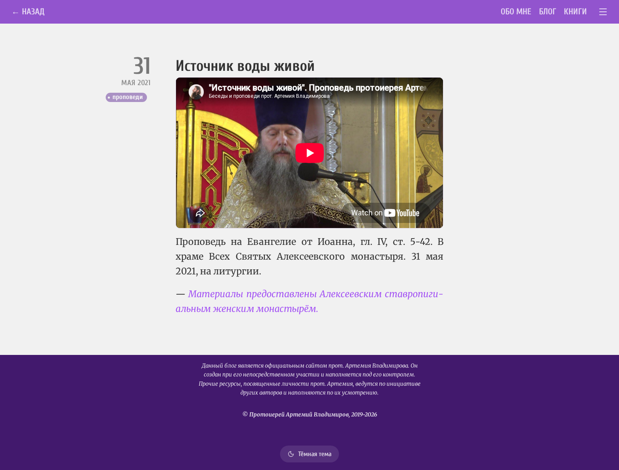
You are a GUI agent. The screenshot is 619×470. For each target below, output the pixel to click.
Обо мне (516, 11)
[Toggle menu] (603, 12)
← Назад (28, 11)
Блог (547, 11)
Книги (575, 11)
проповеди (127, 97)
